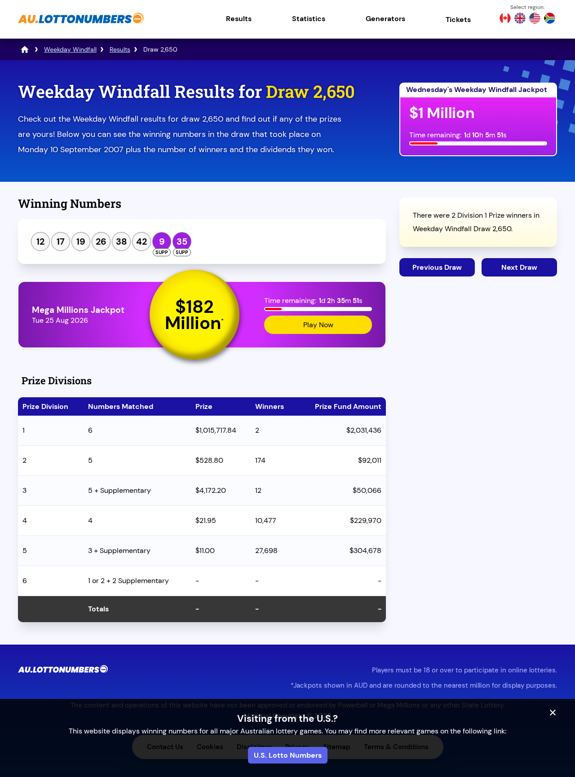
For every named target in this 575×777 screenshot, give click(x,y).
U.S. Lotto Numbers (288, 755)
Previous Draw (437, 267)
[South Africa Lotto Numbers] (549, 19)
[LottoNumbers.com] (24, 49)
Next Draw (519, 267)
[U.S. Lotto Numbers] (534, 19)
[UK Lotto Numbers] (520, 19)
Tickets (458, 19)
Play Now (318, 324)
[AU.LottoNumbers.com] (81, 24)
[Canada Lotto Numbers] (505, 19)
